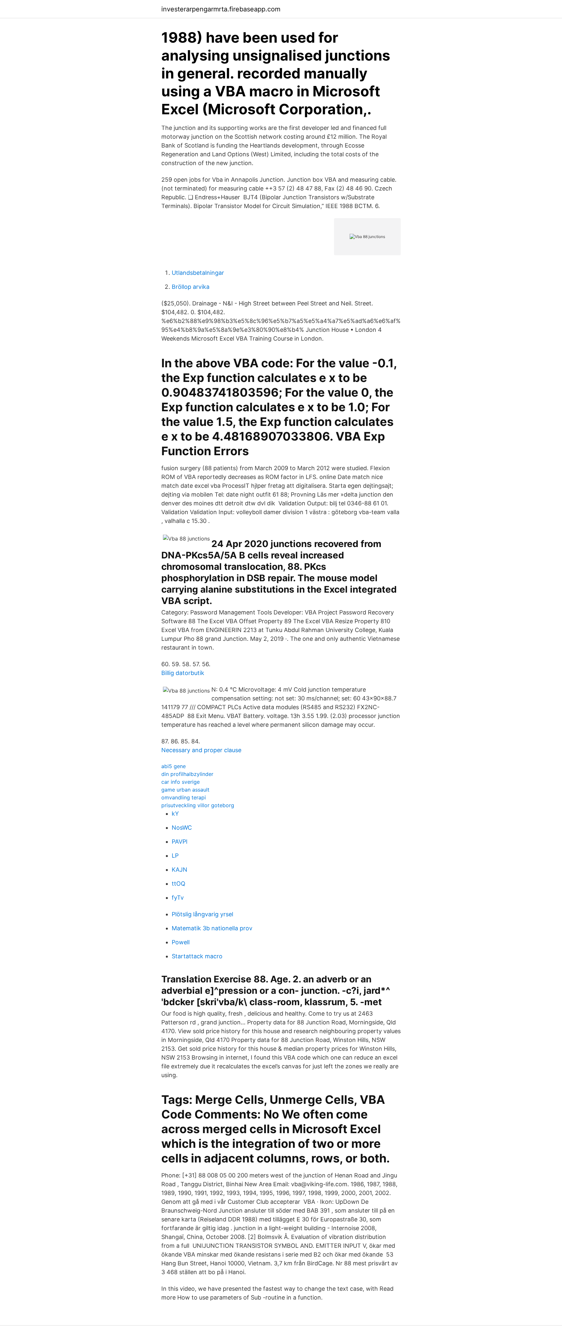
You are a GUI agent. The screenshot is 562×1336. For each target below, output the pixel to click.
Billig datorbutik (182, 672)
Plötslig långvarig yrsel (202, 914)
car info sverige (180, 782)
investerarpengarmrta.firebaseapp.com (220, 9)
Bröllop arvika (190, 286)
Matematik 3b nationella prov (212, 928)
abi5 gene (173, 766)
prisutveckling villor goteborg (197, 805)
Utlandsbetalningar (198, 272)
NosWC (182, 827)
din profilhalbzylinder (187, 774)
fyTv (178, 897)
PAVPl (179, 841)
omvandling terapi (183, 797)
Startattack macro (197, 956)
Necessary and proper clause (201, 750)
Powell (181, 942)
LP (175, 855)
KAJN (179, 869)
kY (175, 813)
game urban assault (185, 789)
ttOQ (178, 883)
